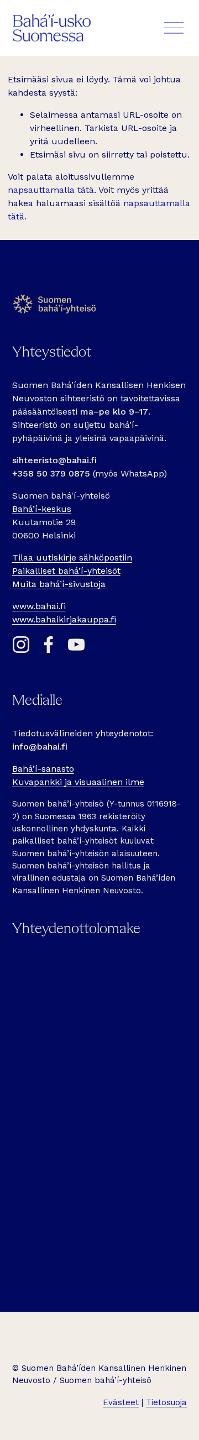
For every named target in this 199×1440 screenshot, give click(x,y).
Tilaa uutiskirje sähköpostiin (72, 557)
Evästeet (121, 1402)
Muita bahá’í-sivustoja (59, 584)
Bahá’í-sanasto (43, 768)
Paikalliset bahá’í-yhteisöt (66, 570)
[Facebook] (48, 644)
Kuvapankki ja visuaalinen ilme (78, 782)
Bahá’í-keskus (41, 509)
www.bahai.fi (39, 606)
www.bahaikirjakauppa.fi (64, 619)
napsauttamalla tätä (51, 190)
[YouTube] (76, 644)
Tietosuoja (166, 1402)
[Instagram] (21, 644)
